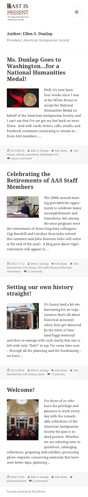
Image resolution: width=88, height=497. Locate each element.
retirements (14, 271)
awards (20, 154)
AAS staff (43, 267)
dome (41, 374)
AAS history (29, 267)
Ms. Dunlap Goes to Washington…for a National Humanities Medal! (36, 69)
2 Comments (35, 271)
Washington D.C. (50, 154)
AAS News (61, 150)
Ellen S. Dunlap (39, 150)
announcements (16, 481)
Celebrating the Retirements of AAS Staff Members (42, 180)
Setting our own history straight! (40, 290)
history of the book (61, 267)
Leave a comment (21, 158)
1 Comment (58, 374)
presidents (32, 154)
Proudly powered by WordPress (26, 491)
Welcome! (21, 390)
